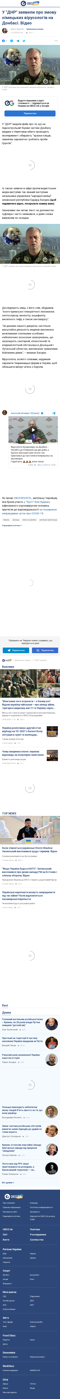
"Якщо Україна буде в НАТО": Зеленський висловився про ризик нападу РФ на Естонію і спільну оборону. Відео (29, 872)
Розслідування (38, 1234)
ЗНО (4, 1305)
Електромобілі (36, 1322)
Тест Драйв (8, 1322)
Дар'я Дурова (17, 29)
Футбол (6, 1275)
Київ (4, 1254)
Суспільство (37, 1239)
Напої (32, 1340)
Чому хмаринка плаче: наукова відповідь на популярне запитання (23, 753)
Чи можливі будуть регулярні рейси (18, 903)
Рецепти (6, 1340)
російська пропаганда (48, 520)
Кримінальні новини (35, 29)
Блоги (6, 1239)
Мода (32, 1388)
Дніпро (33, 1258)
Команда (34, 1203)
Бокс (32, 1279)
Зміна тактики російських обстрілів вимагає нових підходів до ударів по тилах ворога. (22, 1129)
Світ (5, 1234)
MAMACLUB (35, 1370)
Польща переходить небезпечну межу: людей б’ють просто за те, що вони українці (22, 1110)
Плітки (33, 1384)
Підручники (35, 1296)
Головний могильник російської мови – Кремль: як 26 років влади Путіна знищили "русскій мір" (22, 1022)
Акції (5, 1326)
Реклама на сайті (10, 1212)
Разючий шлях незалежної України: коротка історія (21, 1056)
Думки (6, 1012)
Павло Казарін (9, 1062)
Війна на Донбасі (29, 520)
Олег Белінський (10, 1029)
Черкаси (6, 1262)
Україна (6, 520)
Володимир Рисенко (12, 1117)
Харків (33, 1254)
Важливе (8, 666)
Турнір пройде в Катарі (13, 739)
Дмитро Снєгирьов (11, 1136)
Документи (34, 1212)
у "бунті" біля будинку (37, 501)
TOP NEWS (9, 813)
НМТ (32, 1305)
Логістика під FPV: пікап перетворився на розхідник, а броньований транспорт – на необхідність (18, 1166)
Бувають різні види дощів (14, 759)
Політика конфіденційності (41, 1207)
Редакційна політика (11, 526)
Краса (5, 1388)
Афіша (5, 1384)
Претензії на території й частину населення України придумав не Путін (22, 1040)
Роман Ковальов (10, 1174)
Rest (5, 1005)
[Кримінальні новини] (7, 661)
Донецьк (16, 520)
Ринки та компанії (10, 1357)
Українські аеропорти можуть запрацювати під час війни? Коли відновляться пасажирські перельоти (28, 896)
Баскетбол (34, 1275)
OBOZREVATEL (23, 498)
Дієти (5, 1344)
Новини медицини (10, 1370)
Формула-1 (7, 1284)
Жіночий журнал (10, 1392)
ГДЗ (4, 1296)
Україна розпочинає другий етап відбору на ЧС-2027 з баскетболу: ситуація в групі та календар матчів (22, 731)
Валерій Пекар (9, 1045)
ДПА (32, 1301)
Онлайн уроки (9, 1301)
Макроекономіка (37, 1357)
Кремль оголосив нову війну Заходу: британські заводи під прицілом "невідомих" (21, 1148)
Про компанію (9, 1203)
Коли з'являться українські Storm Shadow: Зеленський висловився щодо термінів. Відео (29, 850)
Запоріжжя (7, 1258)
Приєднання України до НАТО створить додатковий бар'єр (29, 880)
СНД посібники (9, 1309)
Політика (35, 1229)
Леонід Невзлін (9, 1155)
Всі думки (7, 1182)
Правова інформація (11, 1207)
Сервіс (33, 1326)
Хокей (5, 1279)
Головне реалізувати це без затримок (19, 856)
